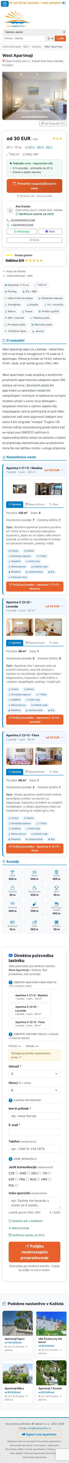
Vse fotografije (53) (54, 123)
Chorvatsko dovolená (21, 1445)
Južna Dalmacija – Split (15, 46)
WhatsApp (23, 231)
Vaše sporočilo (28, 1193)
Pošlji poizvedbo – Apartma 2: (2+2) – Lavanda (36, 719)
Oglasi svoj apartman (41, 1434)
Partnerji (28, 1453)
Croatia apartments (35, 1449)
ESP (12, 1179)
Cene (55, 504)
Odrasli (15, 1066)
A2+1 (49, 147)
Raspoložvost (37, 504)
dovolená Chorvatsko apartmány (43, 1441)
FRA (22, 1179)
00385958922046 (23, 220)
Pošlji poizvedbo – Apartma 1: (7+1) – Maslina (36, 586)
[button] (34, 258)
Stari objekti (16, 1453)
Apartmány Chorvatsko (46, 1453)
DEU (35, 1173)
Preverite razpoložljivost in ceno (36, 186)
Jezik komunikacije (31, 1167)
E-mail (14, 1125)
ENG (23, 1173)
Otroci (20, 1083)
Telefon (22, 1141)
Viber (52, 231)
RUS (33, 1179)
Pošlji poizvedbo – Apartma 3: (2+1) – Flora (36, 848)
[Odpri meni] (5, 4)
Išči (61, 38)
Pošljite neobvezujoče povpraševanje (34, 1252)
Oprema (16, 504)
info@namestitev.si (39, 1428)
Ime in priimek (20, 1108)
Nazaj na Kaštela (15, 271)
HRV (44, 1179)
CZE (12, 1173)
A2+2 (40, 147)
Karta (36, 240)
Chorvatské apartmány (34, 1457)
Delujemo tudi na (16, 1441)
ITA (45, 1173)
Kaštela (36, 46)
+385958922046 (22, 225)
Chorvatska (40, 1445)
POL (12, 1185)
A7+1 (32, 147)
